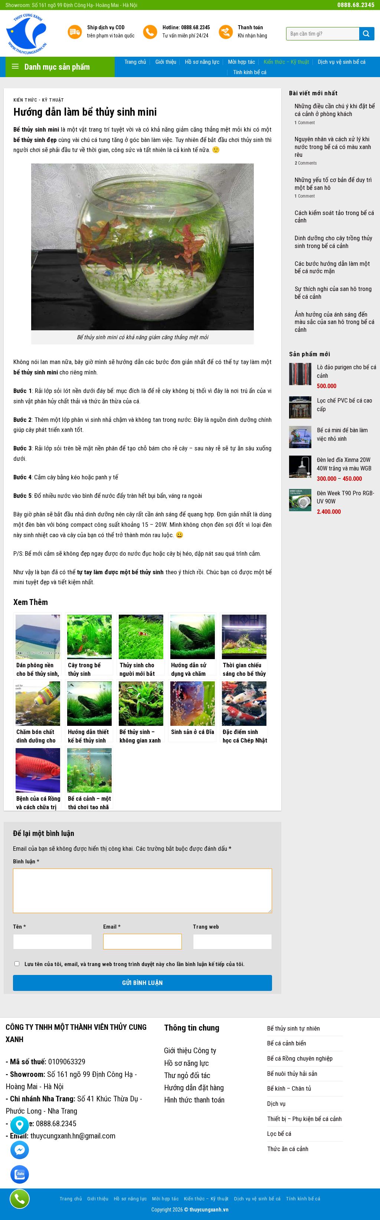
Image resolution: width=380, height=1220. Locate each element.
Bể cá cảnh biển (286, 1043)
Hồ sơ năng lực (202, 62)
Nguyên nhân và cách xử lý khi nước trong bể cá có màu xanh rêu (333, 146)
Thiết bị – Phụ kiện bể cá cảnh (304, 1119)
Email (112, 926)
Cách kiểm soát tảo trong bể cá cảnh (334, 216)
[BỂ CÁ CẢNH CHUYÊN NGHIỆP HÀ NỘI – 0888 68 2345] (31, 33)
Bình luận (26, 861)
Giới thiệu (165, 62)
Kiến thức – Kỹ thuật (286, 62)
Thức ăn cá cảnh (287, 1149)
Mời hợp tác (241, 62)
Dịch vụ (276, 1103)
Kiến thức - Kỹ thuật (38, 100)
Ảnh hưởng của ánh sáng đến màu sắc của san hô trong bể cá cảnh (334, 322)
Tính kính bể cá (249, 72)
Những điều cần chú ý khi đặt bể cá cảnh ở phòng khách (335, 110)
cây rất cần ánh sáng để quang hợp (170, 514)
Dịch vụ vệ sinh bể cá (342, 62)
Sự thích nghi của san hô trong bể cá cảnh (333, 292)
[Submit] (366, 33)
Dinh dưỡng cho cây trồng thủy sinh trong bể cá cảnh (333, 241)
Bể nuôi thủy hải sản (292, 1073)
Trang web (206, 926)
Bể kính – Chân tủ (289, 1088)
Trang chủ (135, 62)
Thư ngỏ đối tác (187, 1075)
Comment (305, 122)
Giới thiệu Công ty (190, 1050)
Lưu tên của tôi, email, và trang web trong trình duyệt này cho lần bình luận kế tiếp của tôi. (134, 964)
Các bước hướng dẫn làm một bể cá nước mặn (332, 267)
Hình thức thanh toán (194, 1099)
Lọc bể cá (279, 1133)
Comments (306, 163)
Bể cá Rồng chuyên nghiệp (299, 1058)
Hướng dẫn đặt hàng (194, 1087)
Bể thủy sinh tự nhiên (293, 1028)
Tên (19, 926)
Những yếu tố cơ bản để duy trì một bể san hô (333, 183)
